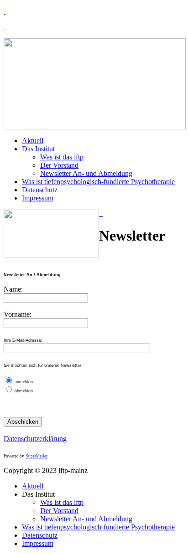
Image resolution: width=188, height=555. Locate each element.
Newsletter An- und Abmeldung (86, 173)
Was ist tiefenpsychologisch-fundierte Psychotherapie (98, 181)
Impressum (37, 198)
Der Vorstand (59, 165)
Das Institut (38, 149)
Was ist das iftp (62, 157)
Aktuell (32, 140)
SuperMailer (36, 456)
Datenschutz (39, 190)
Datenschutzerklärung (35, 438)
